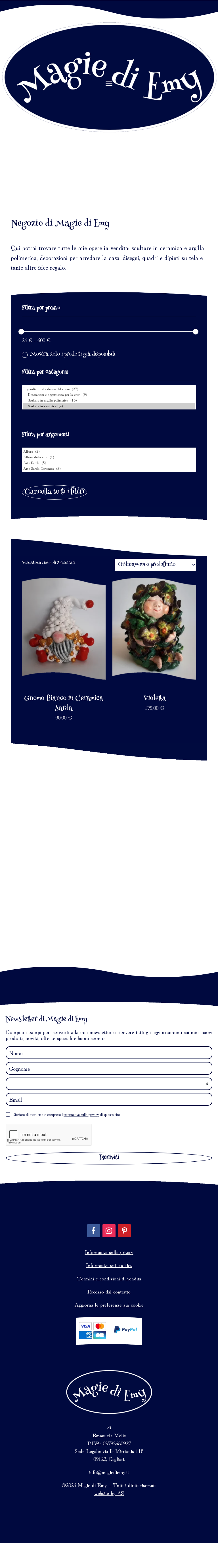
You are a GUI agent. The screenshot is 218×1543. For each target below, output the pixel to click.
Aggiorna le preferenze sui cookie (109, 1304)
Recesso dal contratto (109, 1291)
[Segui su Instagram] (109, 1230)
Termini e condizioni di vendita (109, 1278)
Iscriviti (109, 1158)
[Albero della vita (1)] (109, 457)
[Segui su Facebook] (93, 1230)
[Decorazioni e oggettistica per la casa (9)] (109, 394)
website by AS (109, 1492)
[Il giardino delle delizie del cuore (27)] (109, 389)
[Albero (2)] (109, 451)
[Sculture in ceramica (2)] (109, 406)
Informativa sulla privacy (109, 1251)
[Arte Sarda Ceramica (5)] (109, 468)
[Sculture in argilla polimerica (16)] (109, 400)
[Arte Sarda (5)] (109, 462)
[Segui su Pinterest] (124, 1230)
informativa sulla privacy (81, 1114)
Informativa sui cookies (109, 1264)
